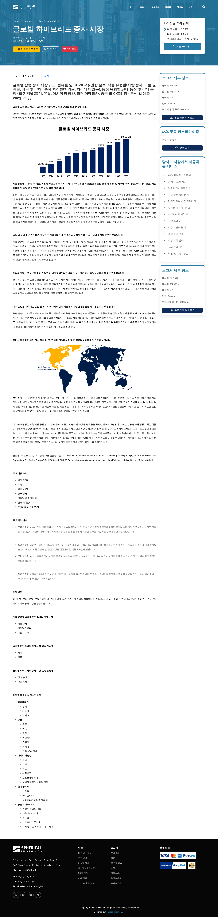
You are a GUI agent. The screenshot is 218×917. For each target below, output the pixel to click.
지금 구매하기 (183, 46)
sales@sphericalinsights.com (34, 886)
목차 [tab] (46, 76)
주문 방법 (82, 858)
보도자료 (155, 6)
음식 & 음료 (116, 878)
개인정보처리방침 (86, 868)
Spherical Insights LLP (114, 912)
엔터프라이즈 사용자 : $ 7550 (182, 38)
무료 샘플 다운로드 (27, 49)
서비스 (180, 6)
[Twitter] (16, 895)
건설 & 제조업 (117, 873)
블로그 (168, 6)
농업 (113, 868)
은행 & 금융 (116, 883)
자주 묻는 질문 (85, 853)
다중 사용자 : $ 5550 (177, 34)
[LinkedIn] (38, 895)
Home (16, 21)
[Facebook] (23, 895)
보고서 (143, 6)
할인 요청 (71, 49)
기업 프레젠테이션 (86, 883)
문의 (190, 6)
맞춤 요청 (52, 49)
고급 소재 (115, 853)
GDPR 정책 (83, 873)
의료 (113, 858)
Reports (27, 21)
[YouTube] (31, 895)
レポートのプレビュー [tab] (27, 76)
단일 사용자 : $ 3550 (177, 29)
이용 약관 (82, 878)
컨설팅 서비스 (84, 863)
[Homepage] (44, 849)
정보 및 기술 (116, 863)
